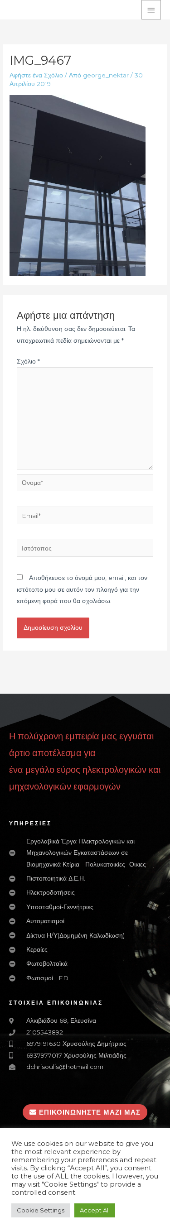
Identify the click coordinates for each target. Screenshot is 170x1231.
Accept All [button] (95, 1210)
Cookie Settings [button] (40, 1210)
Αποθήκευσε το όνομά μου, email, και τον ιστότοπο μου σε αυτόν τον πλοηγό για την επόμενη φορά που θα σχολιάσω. (82, 589)
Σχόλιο (28, 361)
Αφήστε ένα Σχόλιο (36, 75)
